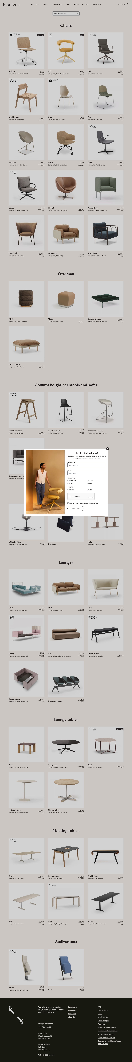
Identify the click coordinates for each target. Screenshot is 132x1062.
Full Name (71, 462)
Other (90, 483)
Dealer (90, 480)
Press (70, 483)
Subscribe (76, 508)
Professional (72, 480)
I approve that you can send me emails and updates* (83, 503)
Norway (71, 489)
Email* (69, 470)
